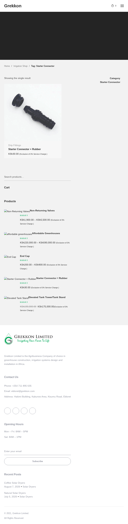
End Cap (25, 256)
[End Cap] (10, 257)
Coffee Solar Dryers (14, 482)
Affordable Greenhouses (46, 233)
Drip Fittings (14, 145)
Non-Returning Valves (42, 210)
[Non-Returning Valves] (17, 211)
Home (7, 66)
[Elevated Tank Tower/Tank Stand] (16, 298)
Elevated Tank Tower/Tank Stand (47, 297)
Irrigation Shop (21, 66)
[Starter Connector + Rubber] (20, 279)
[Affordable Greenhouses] (18, 234)
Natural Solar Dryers (15, 493)
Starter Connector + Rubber (24, 149)
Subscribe (37, 461)
